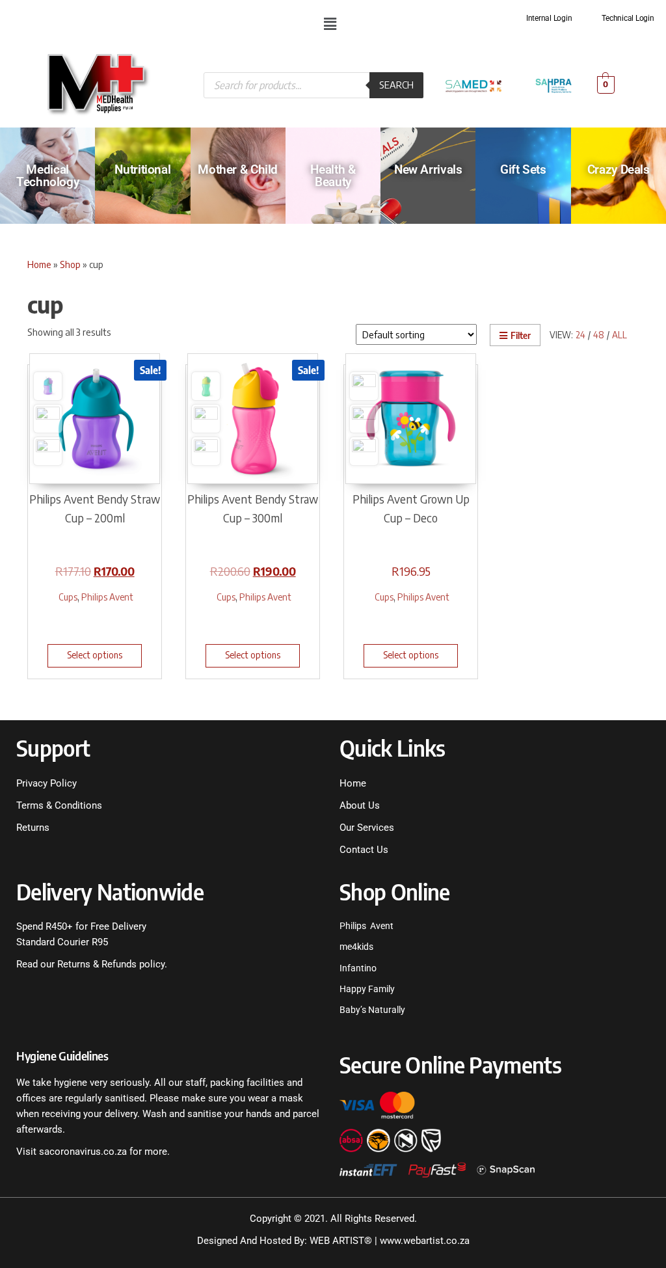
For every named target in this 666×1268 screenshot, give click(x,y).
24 (580, 334)
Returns (32, 827)
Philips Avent (107, 596)
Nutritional (142, 169)
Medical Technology (47, 175)
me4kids (356, 946)
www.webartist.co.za (425, 1241)
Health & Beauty (332, 175)
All (619, 334)
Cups (68, 596)
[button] (330, 23)
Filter (521, 335)
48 (598, 334)
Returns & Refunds (96, 964)
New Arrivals (428, 169)
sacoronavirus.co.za (83, 1151)
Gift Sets (523, 169)
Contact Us (364, 850)
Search (396, 84)
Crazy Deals (618, 169)
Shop (70, 264)
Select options (94, 654)
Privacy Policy (46, 783)
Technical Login (628, 18)
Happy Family (367, 989)
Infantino (358, 968)
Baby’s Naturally (372, 1010)
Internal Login (549, 18)
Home (39, 264)
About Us (360, 805)
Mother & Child (238, 169)
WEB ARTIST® (341, 1241)
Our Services (367, 827)
